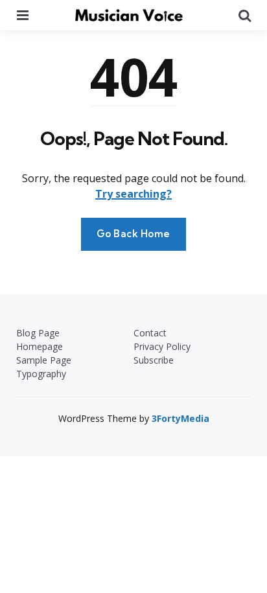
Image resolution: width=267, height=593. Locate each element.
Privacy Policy (162, 346)
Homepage (39, 346)
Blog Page (38, 333)
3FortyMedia (180, 418)
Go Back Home (133, 233)
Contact (150, 333)
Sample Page (43, 360)
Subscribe (154, 360)
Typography (41, 373)
